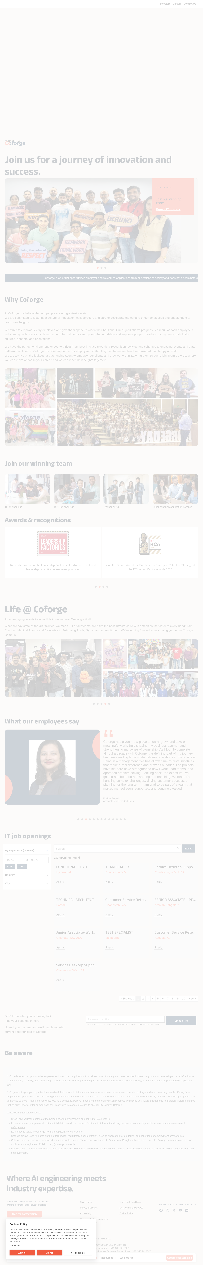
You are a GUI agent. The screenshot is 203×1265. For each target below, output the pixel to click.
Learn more (15, 1245)
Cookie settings (78, 1253)
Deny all (49, 1253)
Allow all (22, 1253)
